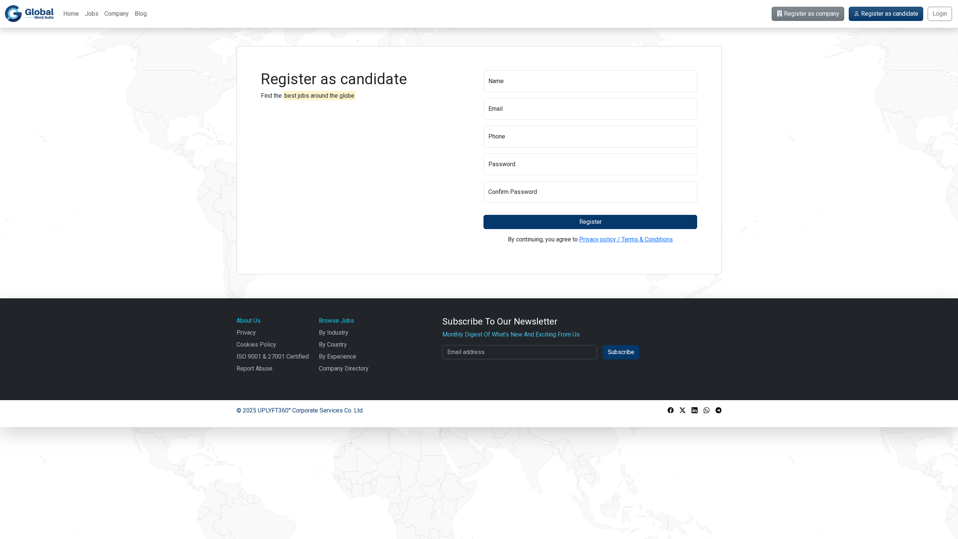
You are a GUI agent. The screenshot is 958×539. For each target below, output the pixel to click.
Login (940, 13)
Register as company (810, 13)
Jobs (91, 13)
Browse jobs (336, 320)
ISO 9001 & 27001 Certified (273, 356)
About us (248, 320)
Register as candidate (889, 13)
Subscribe (621, 352)
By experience (337, 356)
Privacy (246, 332)
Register (590, 221)
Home (71, 13)
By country (333, 344)
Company (116, 13)
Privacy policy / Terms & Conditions (626, 239)
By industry (333, 332)
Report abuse (254, 368)
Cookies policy (256, 344)
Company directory (344, 368)
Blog (141, 13)
